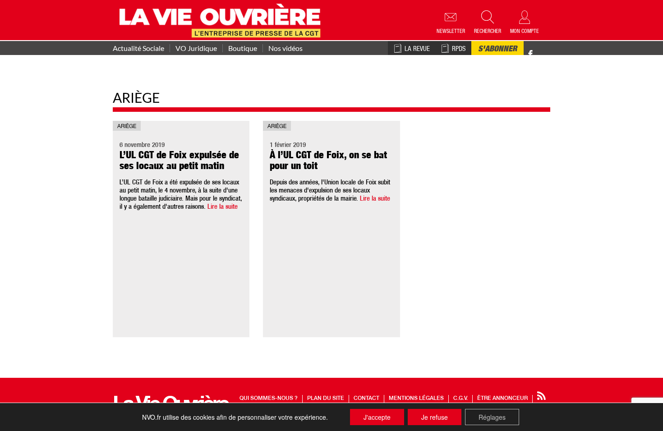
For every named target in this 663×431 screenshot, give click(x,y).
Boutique (242, 48)
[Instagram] (546, 54)
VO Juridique (196, 48)
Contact (366, 398)
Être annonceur (502, 398)
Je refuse (434, 417)
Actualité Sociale (138, 48)
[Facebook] (530, 54)
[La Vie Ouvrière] (222, 19)
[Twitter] (540, 49)
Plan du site (325, 398)
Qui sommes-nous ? (268, 398)
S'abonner (497, 50)
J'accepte (377, 417)
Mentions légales (416, 398)
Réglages (492, 417)
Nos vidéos (285, 48)
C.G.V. (460, 398)
